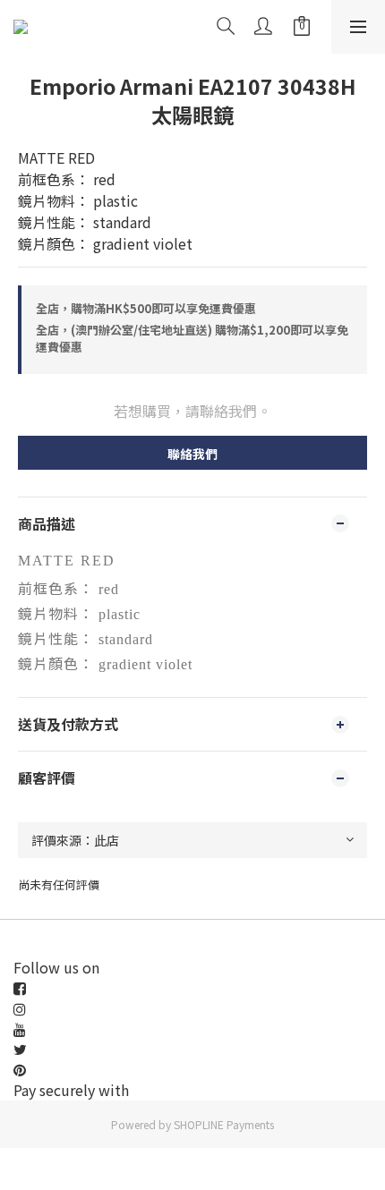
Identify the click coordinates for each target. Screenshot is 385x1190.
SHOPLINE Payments (224, 1124)
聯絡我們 (192, 454)
